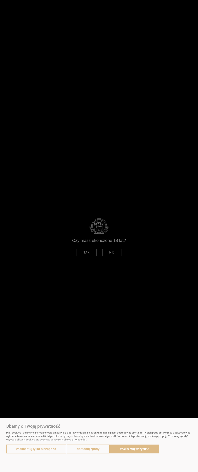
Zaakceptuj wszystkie (134, 449)
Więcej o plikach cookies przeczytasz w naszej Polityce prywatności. (46, 439)
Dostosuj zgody (88, 449)
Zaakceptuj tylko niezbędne (36, 449)
